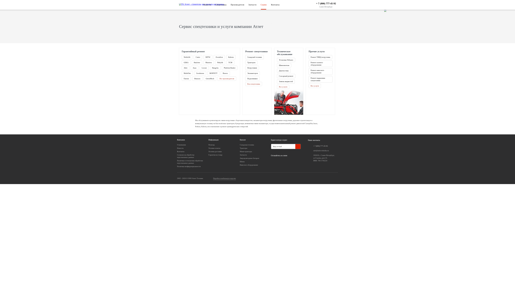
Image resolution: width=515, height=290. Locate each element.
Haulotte (197, 62)
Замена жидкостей (286, 81)
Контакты (275, 5)
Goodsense (200, 73)
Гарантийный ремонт (193, 51)
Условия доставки (215, 152)
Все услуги (283, 87)
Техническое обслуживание (284, 53)
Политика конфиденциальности (189, 166)
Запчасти (252, 5)
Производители (237, 5)
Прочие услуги (317, 51)
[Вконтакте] (273, 161)
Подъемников (252, 79)
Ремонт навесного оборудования (317, 71)
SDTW (207, 57)
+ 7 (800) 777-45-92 (326, 3)
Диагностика (284, 71)
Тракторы (243, 148)
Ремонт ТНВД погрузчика (320, 57)
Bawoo (225, 73)
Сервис (264, 5)
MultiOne (187, 73)
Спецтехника (221, 5)
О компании (181, 145)
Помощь (211, 145)
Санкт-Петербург (325, 7)
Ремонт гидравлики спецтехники (318, 79)
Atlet (185, 68)
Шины (242, 162)
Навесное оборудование (249, 165)
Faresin (186, 79)
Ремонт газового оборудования (317, 63)
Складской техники (254, 57)
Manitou (208, 62)
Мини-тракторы (246, 152)
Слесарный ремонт (286, 76)
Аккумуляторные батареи (249, 158)
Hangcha (215, 68)
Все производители (227, 79)
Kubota (231, 57)
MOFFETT (213, 73)
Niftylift (220, 62)
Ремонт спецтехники (256, 51)
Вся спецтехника (253, 84)
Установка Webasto (286, 60)
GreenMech (210, 79)
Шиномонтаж (284, 65)
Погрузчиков (252, 68)
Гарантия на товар (215, 155)
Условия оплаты (214, 148)
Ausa (194, 68)
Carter (198, 57)
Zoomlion (219, 57)
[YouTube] (280, 161)
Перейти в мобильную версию (224, 178)
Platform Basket (229, 68)
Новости (207, 5)
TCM (230, 62)
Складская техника (247, 145)
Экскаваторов (252, 73)
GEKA (186, 62)
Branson (197, 79)
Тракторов (251, 62)
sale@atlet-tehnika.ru (321, 151)
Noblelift (187, 57)
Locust (204, 68)
